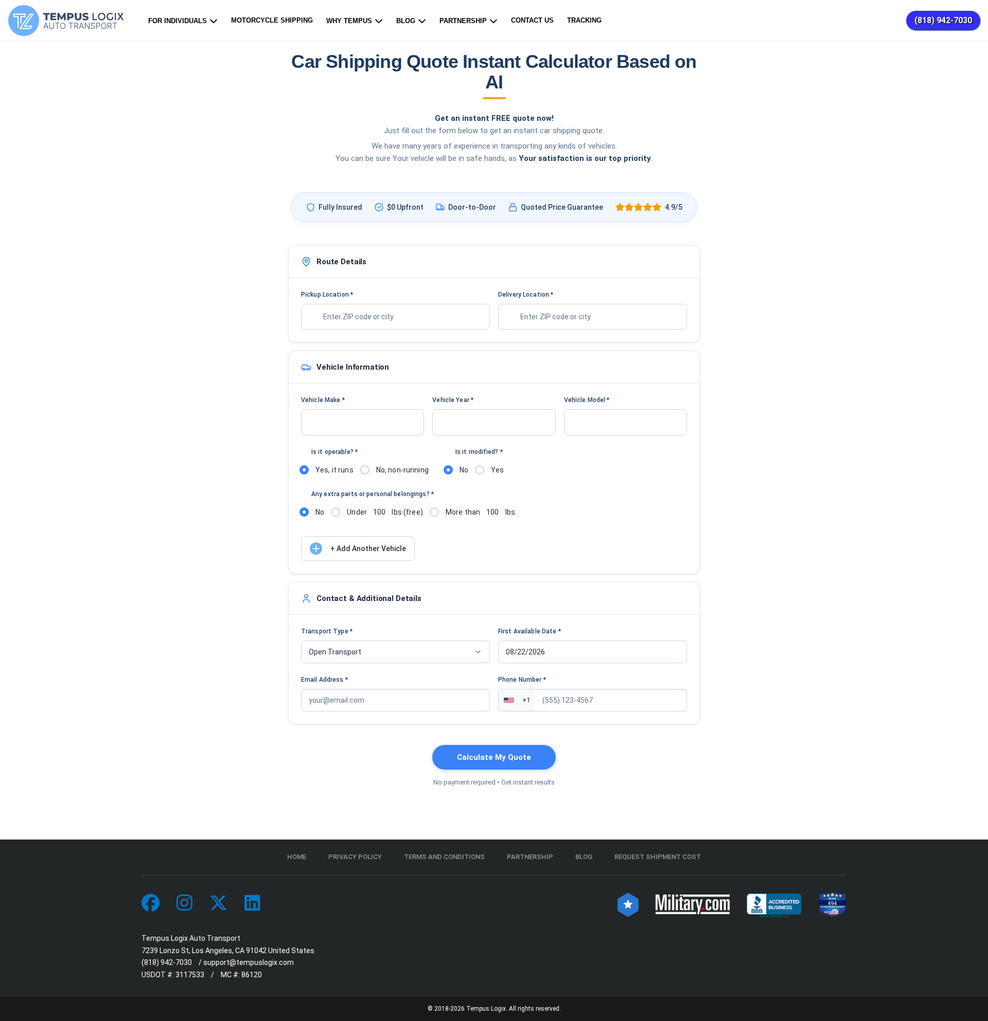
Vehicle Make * (323, 400)
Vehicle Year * (452, 400)
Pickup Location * (327, 294)
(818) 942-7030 (943, 20)
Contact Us (532, 20)
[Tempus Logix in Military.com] (693, 903)
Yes (497, 470)
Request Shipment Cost (657, 857)
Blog (405, 21)
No (464, 470)
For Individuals (177, 21)
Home (296, 857)
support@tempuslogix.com (248, 962)
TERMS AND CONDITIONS (444, 857)
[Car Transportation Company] (151, 903)
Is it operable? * (334, 451)
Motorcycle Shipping (272, 20)
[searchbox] (387, 316)
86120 (251, 975)
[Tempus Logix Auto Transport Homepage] (68, 20)
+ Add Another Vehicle (368, 548)
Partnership (463, 21)
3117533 (189, 975)
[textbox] (362, 422)
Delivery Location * (525, 294)
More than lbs (480, 512)
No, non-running (402, 470)
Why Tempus (349, 21)
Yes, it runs (334, 470)
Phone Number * (522, 679)
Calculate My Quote (494, 757)
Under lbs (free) (385, 512)
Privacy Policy (355, 857)
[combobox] (395, 317)
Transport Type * (326, 631)
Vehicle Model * (587, 400)
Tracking (584, 20)
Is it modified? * (479, 451)
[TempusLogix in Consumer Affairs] (628, 903)
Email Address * (324, 679)
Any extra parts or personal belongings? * (372, 494)
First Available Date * (529, 631)
